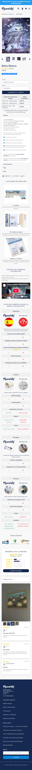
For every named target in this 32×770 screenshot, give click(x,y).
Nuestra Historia (7, 703)
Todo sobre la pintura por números (12, 730)
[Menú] (29, 8)
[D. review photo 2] (5, 624)
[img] (6, 627)
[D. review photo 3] (9, 624)
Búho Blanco (19, 14)
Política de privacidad (9, 718)
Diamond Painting (8, 745)
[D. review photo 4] (13, 624)
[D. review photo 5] (17, 624)
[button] (5, 68)
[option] (8, 59)
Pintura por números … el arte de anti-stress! (15, 726)
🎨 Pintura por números (8, 14)
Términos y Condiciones (9, 714)
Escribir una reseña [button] (16, 570)
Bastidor (4, 85)
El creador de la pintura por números (13, 737)
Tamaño (4, 79)
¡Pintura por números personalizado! (13, 741)
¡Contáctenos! (7, 711)
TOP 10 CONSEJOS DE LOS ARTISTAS (13, 734)
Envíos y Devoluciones (9, 707)
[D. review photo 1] (16, 602)
